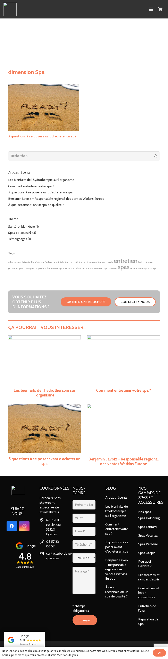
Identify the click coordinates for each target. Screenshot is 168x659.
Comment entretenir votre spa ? (31, 186)
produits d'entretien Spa (50, 268)
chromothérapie (77, 262)
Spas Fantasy (147, 527)
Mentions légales (67, 655)
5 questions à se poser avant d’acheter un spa (42, 136)
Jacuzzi (11, 268)
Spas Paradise (148, 544)
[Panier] (160, 9)
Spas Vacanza (148, 535)
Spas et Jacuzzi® (20, 233)
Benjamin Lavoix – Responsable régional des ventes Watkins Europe (56, 199)
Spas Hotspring (149, 518)
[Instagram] (24, 526)
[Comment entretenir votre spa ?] (123, 366)
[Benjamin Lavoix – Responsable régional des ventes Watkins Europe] (123, 435)
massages (29, 268)
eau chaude (107, 262)
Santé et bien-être (21, 226)
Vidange (152, 268)
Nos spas (144, 512)
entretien (125, 260)
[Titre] (10, 9)
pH (36, 268)
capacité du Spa (60, 262)
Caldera (48, 262)
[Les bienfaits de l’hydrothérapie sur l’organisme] (44, 366)
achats (11, 262)
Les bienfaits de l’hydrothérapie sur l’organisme (41, 180)
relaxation (80, 268)
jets (21, 268)
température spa (138, 268)
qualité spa (68, 268)
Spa (87, 268)
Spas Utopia (146, 553)
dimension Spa (93, 262)
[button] (151, 9)
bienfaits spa (37, 262)
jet (17, 268)
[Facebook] (12, 526)
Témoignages (17, 239)
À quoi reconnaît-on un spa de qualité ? (36, 205)
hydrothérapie (145, 262)
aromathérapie (22, 262)
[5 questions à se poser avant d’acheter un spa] (43, 107)
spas (123, 267)
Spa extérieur (96, 268)
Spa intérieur (110, 268)
